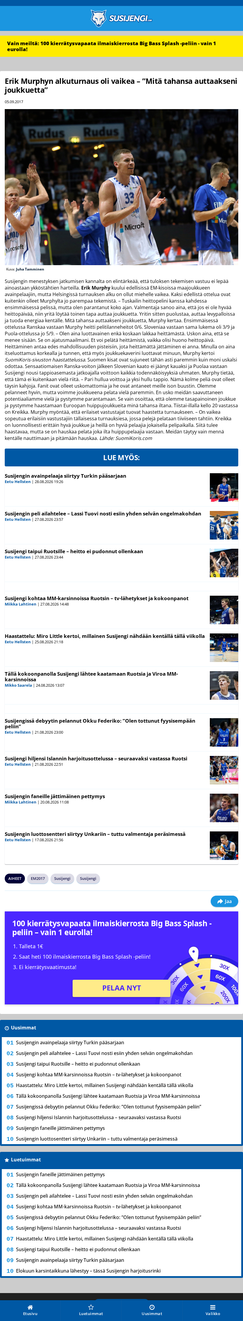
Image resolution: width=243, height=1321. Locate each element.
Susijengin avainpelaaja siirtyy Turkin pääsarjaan (65, 475)
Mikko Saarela (18, 685)
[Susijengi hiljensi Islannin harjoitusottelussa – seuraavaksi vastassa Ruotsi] (224, 770)
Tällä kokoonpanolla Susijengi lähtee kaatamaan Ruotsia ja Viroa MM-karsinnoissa (91, 676)
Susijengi (62, 878)
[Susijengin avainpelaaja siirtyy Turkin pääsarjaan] (224, 487)
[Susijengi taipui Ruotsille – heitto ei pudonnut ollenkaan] (224, 563)
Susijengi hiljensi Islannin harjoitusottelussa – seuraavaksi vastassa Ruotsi (96, 758)
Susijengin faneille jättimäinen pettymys (55, 796)
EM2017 (38, 878)
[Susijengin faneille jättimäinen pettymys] (224, 808)
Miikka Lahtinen (20, 604)
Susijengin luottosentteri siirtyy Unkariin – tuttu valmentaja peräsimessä (95, 834)
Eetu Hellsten (18, 481)
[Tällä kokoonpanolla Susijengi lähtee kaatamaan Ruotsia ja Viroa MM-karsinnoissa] (224, 685)
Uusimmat (23, 1027)
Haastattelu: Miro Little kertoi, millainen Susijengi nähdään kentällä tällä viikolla (105, 636)
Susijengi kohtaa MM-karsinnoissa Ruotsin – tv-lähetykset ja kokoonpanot (96, 598)
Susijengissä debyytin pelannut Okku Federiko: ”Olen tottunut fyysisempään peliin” (100, 723)
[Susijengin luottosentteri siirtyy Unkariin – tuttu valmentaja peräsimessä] (224, 845)
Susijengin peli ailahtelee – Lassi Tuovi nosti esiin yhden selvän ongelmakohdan (103, 513)
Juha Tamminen (30, 269)
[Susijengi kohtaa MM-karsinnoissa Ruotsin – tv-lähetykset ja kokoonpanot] (224, 610)
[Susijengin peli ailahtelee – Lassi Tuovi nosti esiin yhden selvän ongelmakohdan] (224, 525)
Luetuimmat (26, 1159)
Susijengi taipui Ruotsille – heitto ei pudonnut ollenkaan (74, 551)
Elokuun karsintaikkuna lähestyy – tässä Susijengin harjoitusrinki (88, 1270)
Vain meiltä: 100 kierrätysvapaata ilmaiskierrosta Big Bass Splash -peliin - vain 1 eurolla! (111, 46)
